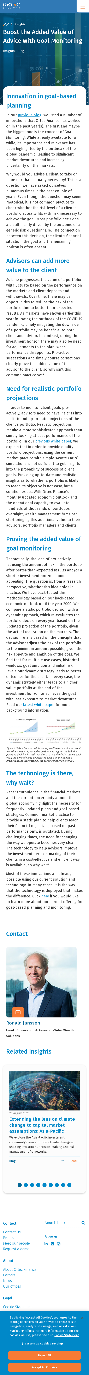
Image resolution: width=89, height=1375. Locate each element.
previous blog (29, 115)
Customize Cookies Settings (44, 1343)
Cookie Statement (66, 1335)
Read (74, 1161)
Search (81, 1223)
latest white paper (39, 704)
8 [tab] (63, 1185)
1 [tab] (20, 1185)
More (31, 991)
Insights (20, 24)
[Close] (82, 1317)
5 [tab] (44, 1185)
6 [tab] (51, 1185)
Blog (12, 1161)
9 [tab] (69, 1185)
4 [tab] (38, 1185)
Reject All (44, 1355)
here (45, 896)
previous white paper (53, 441)
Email (31, 981)
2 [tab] (26, 1185)
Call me (33, 971)
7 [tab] (57, 1185)
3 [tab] (32, 1185)
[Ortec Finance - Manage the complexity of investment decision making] (6, 24)
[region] (44, 1343)
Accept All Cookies (44, 1367)
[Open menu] (83, 6)
